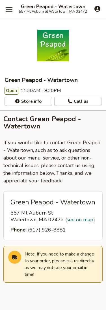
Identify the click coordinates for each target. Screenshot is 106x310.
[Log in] (97, 8)
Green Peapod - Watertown (53, 7)
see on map (80, 219)
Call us (80, 101)
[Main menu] (9, 9)
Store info (31, 101)
